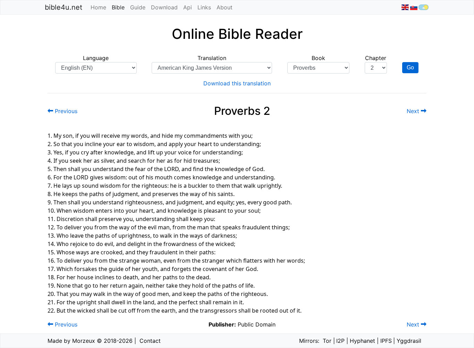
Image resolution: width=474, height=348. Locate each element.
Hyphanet (362, 340)
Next (414, 111)
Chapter (375, 57)
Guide (137, 7)
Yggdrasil (409, 340)
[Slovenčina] (413, 7)
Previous (65, 111)
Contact (150, 340)
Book (318, 57)
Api (187, 7)
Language (96, 57)
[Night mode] (423, 7)
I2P (340, 340)
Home (98, 7)
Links (204, 7)
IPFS (386, 340)
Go (410, 67)
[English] (405, 7)
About (224, 7)
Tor (327, 340)
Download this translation (237, 83)
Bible (119, 7)
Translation (211, 57)
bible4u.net (63, 7)
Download (164, 7)
